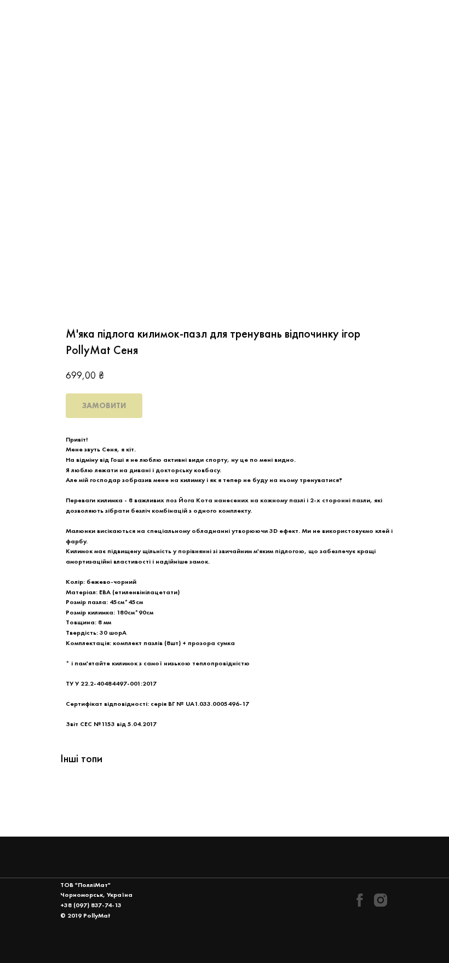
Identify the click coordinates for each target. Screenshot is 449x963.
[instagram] (380, 900)
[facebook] (360, 900)
